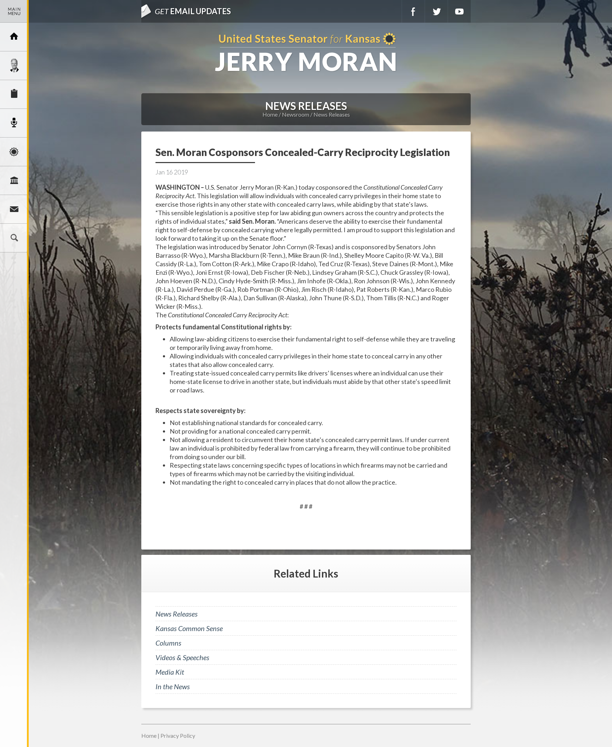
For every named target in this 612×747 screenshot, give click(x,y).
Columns (168, 643)
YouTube (459, 11)
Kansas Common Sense (189, 628)
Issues (14, 152)
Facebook (413, 11)
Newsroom (14, 123)
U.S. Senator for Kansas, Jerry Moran (306, 53)
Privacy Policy (177, 735)
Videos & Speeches (182, 657)
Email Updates (193, 11)
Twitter (436, 11)
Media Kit (169, 672)
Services (14, 94)
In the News (172, 686)
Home (270, 114)
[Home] (14, 37)
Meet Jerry (14, 65)
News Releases (331, 114)
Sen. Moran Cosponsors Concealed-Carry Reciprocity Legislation (302, 152)
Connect (14, 209)
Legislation (14, 180)
